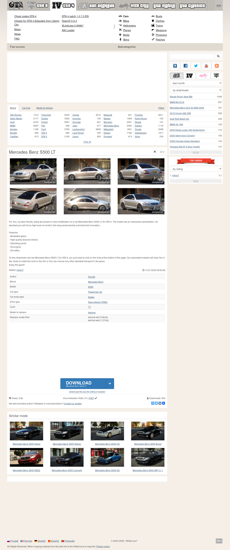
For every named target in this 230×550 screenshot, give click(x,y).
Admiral (92, 312)
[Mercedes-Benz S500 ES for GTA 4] (107, 457)
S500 (90, 287)
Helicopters (129, 25)
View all (87, 141)
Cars (126, 16)
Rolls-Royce (141, 118)
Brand (13, 107)
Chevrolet (46, 114)
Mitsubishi (109, 129)
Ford (43, 129)
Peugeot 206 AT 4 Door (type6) (185, 146)
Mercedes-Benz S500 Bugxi (148, 443)
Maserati (108, 114)
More (195, 180)
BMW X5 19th (176, 124)
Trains (159, 25)
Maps (17, 29)
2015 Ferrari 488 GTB (180, 113)
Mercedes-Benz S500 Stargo (67, 443)
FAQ (16, 38)
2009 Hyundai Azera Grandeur (185, 141)
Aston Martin (16, 118)
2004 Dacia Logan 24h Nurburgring (187, 129)
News (17, 34)
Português (70, 540)
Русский (14, 540)
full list (196, 152)
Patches (160, 39)
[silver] (89, 307)
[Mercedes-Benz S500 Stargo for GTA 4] (66, 431)
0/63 (91, 398)
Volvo (137, 136)
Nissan (107, 132)
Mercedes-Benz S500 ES (107, 470)
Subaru (138, 125)
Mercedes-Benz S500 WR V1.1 (148, 470)
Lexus (75, 136)
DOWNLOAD (78, 383)
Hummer (76, 118)
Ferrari (44, 121)
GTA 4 (44, 132)
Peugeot (108, 136)
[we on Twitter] (196, 66)
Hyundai (76, 121)
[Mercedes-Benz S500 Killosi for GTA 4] (26, 431)
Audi (12, 121)
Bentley (13, 129)
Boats (159, 16)
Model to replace (44, 107)
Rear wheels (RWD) (98, 302)
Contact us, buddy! (73, 403)
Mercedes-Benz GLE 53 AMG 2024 (187, 107)
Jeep (74, 125)
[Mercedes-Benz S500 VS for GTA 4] (107, 431)
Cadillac (14, 136)
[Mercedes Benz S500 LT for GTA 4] (33, 171)
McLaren (108, 121)
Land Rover (78, 132)
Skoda (138, 121)
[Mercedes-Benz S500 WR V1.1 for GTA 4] (147, 457)
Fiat (43, 125)
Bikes (126, 21)
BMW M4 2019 (177, 102)
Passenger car (95, 292)
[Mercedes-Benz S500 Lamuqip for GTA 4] (66, 457)
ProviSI (91, 277)
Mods (126, 35)
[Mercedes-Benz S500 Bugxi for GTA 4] (147, 431)
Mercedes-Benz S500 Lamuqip (67, 470)
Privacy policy (103, 546)
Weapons (161, 30)
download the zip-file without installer (87, 391)
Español (55, 540)
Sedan (91, 297)
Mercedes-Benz (111, 125)
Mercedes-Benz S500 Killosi (26, 443)
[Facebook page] (185, 66)
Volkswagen (141, 132)
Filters (161, 107)
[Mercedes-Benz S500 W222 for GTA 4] (26, 457)
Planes (127, 30)
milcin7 (20, 269)
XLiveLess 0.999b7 (73, 25)
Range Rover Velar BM (181, 96)
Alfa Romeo (16, 114)
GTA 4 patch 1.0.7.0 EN (75, 16)
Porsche (139, 114)
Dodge (44, 118)
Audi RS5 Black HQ (179, 118)
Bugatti (13, 132)
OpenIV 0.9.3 (69, 21)
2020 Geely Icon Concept (182, 135)
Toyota (138, 129)
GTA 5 (44, 136)
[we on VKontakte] (175, 66)
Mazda (107, 118)
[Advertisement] (88, 77)
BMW (12, 125)
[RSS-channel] (216, 66)
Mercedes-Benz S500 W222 (26, 470)
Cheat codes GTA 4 (25, 16)
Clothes (160, 21)
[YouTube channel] (206, 66)
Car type (26, 107)
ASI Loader (68, 30)
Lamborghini (78, 129)
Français (28, 540)
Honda (75, 114)
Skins (126, 39)
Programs (161, 35)
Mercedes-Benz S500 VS (107, 443)
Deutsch (42, 540)
